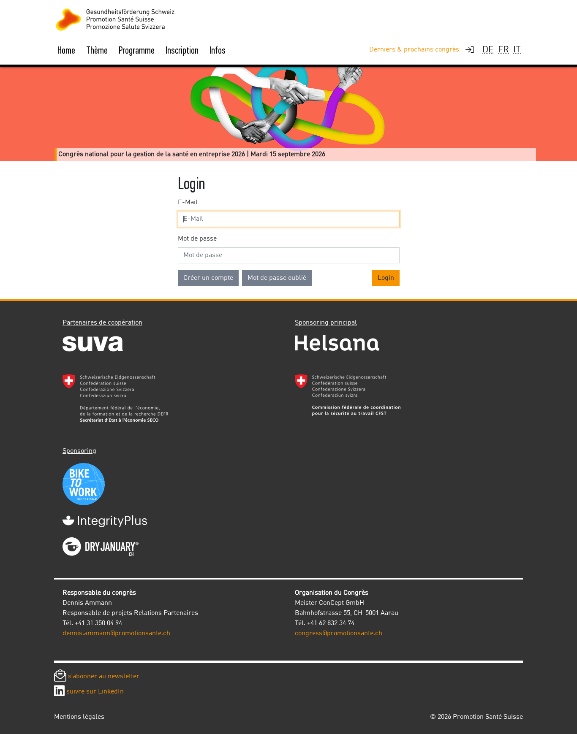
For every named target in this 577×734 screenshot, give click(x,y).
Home (66, 50)
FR (503, 50)
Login (386, 278)
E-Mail (188, 202)
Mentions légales (79, 717)
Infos (218, 50)
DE (488, 50)
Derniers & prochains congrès (414, 49)
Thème (97, 50)
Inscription (182, 50)
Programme (137, 50)
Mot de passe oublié (277, 278)
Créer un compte (208, 278)
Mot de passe (197, 239)
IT (517, 50)
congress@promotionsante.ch (338, 633)
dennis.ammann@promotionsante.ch (116, 633)
